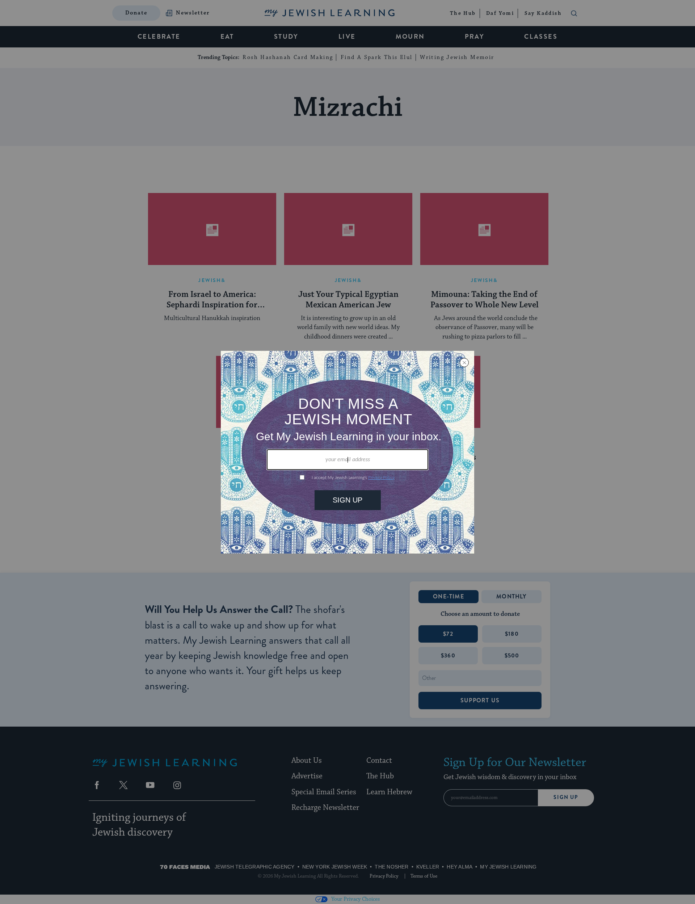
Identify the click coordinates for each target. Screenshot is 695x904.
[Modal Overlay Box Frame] (347, 452)
